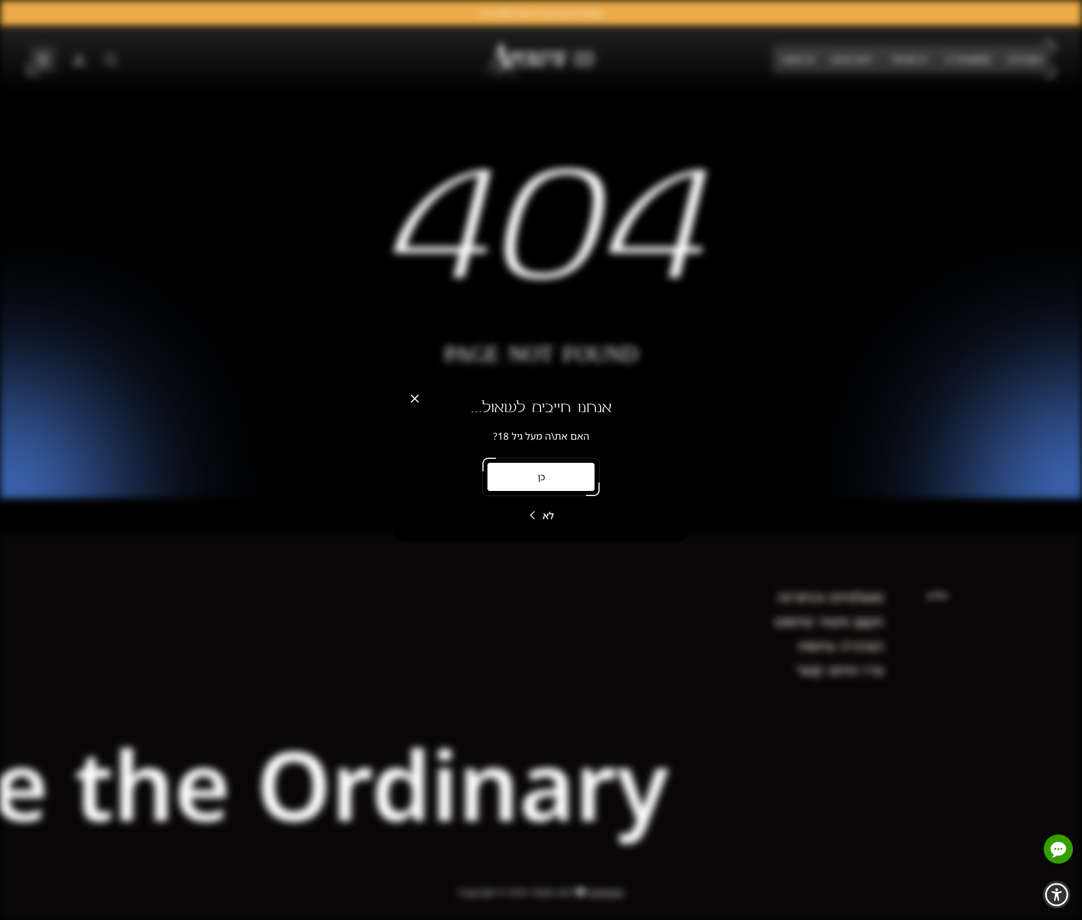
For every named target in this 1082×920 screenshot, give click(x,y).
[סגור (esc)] (415, 398)
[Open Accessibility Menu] (1057, 895)
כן (541, 477)
